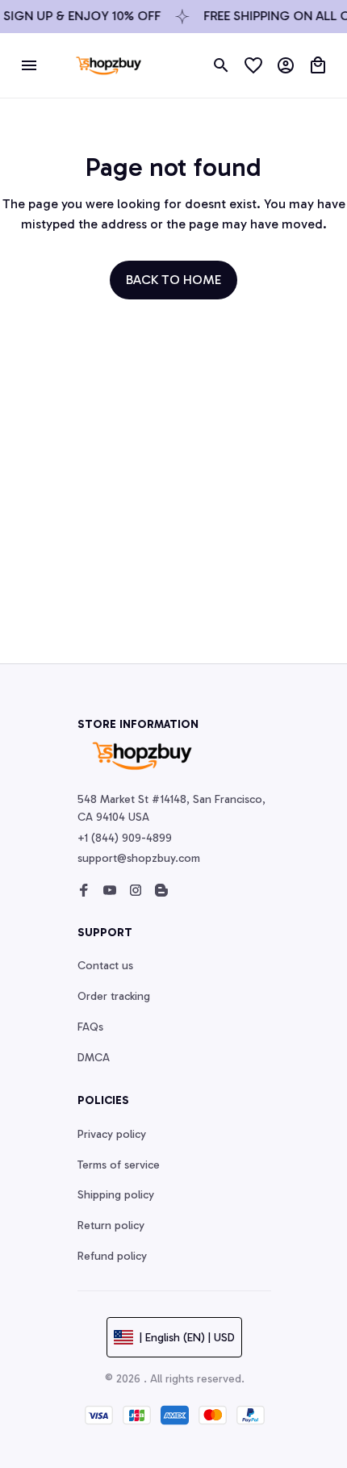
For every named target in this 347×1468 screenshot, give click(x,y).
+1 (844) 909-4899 (124, 838)
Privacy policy (111, 1134)
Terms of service (118, 1165)
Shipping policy (115, 1195)
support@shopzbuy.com (138, 858)
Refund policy (112, 1256)
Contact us (105, 965)
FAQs (90, 1027)
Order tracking (113, 996)
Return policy (110, 1225)
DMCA (93, 1057)
